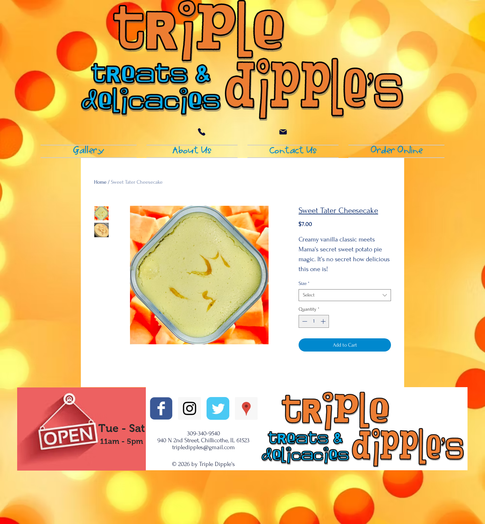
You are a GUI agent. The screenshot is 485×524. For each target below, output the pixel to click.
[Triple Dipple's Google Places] (246, 408)
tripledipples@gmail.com (203, 447)
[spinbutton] (313, 321)
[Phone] (201, 132)
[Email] (283, 132)
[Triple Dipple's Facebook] (161, 408)
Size (304, 283)
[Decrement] (304, 321)
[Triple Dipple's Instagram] (189, 408)
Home (100, 182)
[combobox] (345, 295)
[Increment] (323, 321)
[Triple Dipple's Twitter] (218, 408)
